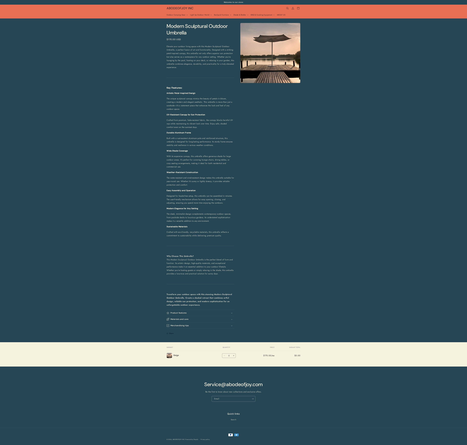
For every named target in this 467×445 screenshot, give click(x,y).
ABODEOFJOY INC (179, 439)
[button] (177, 14)
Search (233, 419)
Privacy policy (205, 439)
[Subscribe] (252, 399)
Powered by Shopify (191, 439)
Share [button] (171, 333)
